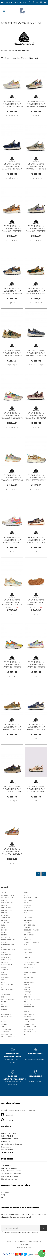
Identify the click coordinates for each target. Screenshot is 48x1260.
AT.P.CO (26, 903)
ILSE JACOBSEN (29, 965)
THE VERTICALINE (7, 1029)
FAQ (3, 1195)
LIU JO (3, 982)
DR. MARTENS (28, 935)
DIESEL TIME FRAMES (31, 930)
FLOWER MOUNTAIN (8, 950)
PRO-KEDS (4, 1007)
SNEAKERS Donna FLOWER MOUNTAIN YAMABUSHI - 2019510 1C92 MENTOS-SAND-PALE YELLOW (12, 605)
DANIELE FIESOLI (29, 925)
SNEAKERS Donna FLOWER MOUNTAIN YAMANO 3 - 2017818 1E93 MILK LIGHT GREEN (36, 605)
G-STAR (3, 952)
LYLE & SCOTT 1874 (7, 984)
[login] (32, 2)
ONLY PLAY (27, 994)
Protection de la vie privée (11, 1144)
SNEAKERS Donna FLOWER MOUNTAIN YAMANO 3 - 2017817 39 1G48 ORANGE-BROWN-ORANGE (12, 231)
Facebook (9, 1115)
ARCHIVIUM (28, 900)
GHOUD (26, 955)
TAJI (2, 1027)
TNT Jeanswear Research (11, 1174)
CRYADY (26, 922)
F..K (2, 947)
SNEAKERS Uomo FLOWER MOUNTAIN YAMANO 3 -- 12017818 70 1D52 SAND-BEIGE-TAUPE (36, 169)
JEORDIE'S (4, 970)
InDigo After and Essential (11, 1171)
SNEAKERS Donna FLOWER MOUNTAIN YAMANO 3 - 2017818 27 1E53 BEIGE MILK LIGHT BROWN (36, 792)
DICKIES (4, 930)
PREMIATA (27, 1004)
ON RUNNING (5, 994)
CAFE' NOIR (5, 915)
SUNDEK (4, 1024)
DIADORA (27, 927)
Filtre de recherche (11, 58)
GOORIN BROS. (6, 957)
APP (3, 1197)
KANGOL (4, 975)
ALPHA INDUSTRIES (8, 898)
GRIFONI (27, 957)
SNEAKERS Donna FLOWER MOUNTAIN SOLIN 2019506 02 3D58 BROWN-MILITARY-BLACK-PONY (12, 356)
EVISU (26, 945)
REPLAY (26, 1012)
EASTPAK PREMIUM (8, 940)
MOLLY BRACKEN (7, 989)
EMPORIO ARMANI (7, 945)
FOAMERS (27, 950)
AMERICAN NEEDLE (30, 898)
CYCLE (3, 925)
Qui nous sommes (8, 1133)
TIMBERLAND (28, 1029)
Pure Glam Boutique (9, 1168)
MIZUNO (27, 987)
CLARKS (4, 920)
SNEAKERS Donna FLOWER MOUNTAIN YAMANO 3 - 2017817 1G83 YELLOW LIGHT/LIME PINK (12, 667)
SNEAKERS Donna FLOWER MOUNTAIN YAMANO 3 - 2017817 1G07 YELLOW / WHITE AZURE (36, 667)
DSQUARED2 (5, 937)
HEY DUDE (4, 962)
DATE (3, 927)
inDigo (3, 967)
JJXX (2, 972)
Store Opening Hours (9, 1179)
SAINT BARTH (29, 1014)
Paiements (5, 1141)
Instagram (9, 1120)
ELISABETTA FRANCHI (31, 942)
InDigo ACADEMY (8, 1136)
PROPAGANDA (29, 1007)
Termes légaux (7, 1152)
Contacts (4, 1192)
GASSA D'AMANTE (7, 955)
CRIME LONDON (6, 922)
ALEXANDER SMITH (7, 895)
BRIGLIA (4, 912)
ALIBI (26, 895)
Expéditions (6, 1147)
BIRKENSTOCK (6, 908)
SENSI (3, 1019)
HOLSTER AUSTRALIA (31, 962)
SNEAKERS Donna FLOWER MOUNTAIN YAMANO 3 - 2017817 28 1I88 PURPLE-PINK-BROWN (36, 418)
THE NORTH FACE (30, 1027)
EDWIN (3, 942)
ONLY (3, 997)
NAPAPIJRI (27, 992)
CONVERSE (28, 920)
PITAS (3, 1004)
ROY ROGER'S (5, 1014)
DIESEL (3, 932)
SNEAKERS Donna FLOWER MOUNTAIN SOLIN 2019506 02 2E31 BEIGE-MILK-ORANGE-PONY (36, 480)
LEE (2, 979)
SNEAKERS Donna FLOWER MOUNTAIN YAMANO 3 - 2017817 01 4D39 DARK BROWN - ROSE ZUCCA (36, 106)
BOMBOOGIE (28, 910)
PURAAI (4, 1009)
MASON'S (27, 984)
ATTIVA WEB (27, 1247)
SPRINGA (4, 1022)
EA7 (25, 937)
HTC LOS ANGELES (7, 965)
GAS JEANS (28, 952)
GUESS (26, 960)
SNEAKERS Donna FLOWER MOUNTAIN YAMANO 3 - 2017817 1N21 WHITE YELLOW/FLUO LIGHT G (12, 542)
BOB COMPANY (6, 910)
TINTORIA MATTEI (7, 1032)
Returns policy (7, 1150)
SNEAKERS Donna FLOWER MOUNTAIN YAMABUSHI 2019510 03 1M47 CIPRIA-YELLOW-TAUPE (12, 418)
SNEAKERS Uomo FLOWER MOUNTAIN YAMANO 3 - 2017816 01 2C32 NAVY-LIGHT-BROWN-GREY (12, 293)
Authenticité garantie (9, 1139)
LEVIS (26, 979)
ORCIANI (27, 997)
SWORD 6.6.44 (29, 1024)
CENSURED (28, 917)
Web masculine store (9, 1176)
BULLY (26, 912)
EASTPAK (27, 940)
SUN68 (26, 1022)
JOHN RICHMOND (30, 972)
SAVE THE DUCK (6, 1017)
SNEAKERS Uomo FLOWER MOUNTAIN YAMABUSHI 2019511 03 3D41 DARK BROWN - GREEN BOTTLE (36, 293)
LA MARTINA (28, 977)
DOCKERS (27, 932)
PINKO (26, 1002)
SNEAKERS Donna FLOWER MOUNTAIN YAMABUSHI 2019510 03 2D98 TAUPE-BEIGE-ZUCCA (12, 480)
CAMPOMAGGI (6, 917)
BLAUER (27, 908)
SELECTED (27, 1017)
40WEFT (27, 893)
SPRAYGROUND (29, 1019)
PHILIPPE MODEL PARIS (32, 999)
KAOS (26, 975)
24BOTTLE (4, 893)
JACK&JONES (28, 967)
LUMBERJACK (28, 982)
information (35, 1232)
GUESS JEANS (6, 960)
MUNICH (27, 989)
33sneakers (5, 1165)
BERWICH (27, 905)
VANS (26, 1034)
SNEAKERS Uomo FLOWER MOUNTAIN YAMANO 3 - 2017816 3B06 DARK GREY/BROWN (36, 542)
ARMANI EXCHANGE (8, 903)
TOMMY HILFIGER (30, 1032)
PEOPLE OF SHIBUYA (8, 999)
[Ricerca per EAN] (44, 2)
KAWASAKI (5, 977)
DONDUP (4, 935)
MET (2, 987)
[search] (29, 2)
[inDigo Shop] (24, 15)
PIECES (3, 1002)
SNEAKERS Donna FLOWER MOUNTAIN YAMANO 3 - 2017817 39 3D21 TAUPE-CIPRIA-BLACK (36, 231)
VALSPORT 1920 (6, 1034)
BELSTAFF (4, 905)
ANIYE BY (4, 900)
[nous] (36, 2)
